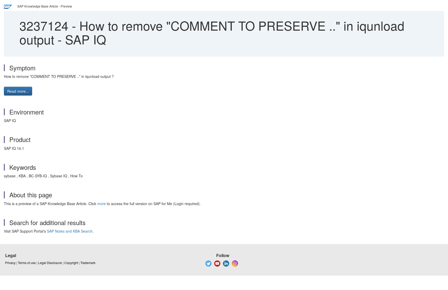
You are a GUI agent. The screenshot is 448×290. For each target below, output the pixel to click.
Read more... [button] (18, 91)
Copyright (71, 262)
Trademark (87, 262)
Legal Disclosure (50, 262)
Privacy (10, 262)
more (101, 203)
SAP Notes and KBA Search (70, 231)
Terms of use (27, 262)
